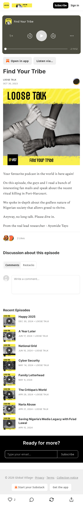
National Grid (28, 346)
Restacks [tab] (28, 265)
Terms (50, 477)
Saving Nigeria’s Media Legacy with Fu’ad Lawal (47, 421)
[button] (11, 35)
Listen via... (44, 61)
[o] (9, 321)
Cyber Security (29, 360)
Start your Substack (31, 487)
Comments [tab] (12, 265)
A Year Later (27, 331)
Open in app (20, 61)
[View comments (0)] (32, 499)
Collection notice (67, 477)
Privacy (39, 477)
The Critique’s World (33, 390)
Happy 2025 (27, 316)
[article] (41, 321)
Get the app (60, 487)
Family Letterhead (31, 375)
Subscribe (61, 5)
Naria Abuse (27, 404)
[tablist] (19, 265)
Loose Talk (9, 79)
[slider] (36, 49)
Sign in (75, 5)
